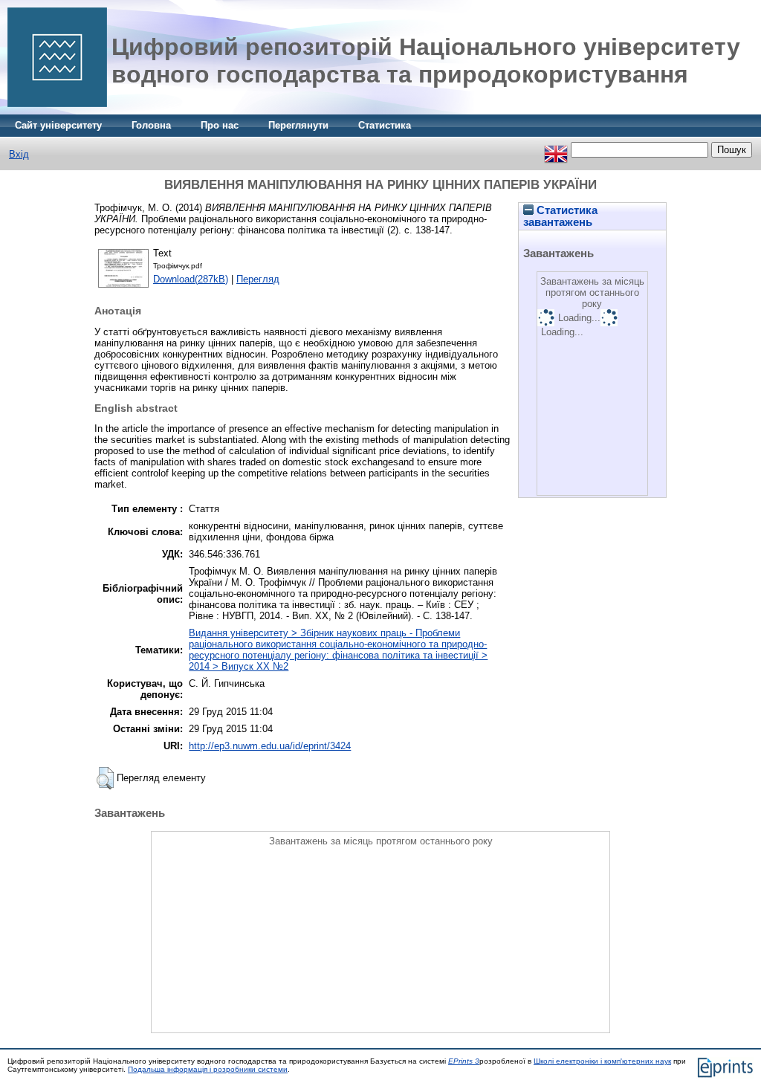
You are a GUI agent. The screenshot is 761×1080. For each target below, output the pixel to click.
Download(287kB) (190, 279)
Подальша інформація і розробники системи (208, 1069)
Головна (151, 125)
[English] (556, 149)
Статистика (384, 125)
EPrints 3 (463, 1061)
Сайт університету (58, 125)
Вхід (19, 154)
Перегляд (257, 279)
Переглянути (298, 125)
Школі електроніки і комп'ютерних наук (602, 1061)
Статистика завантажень (560, 216)
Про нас (220, 125)
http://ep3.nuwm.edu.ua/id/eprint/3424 (270, 745)
